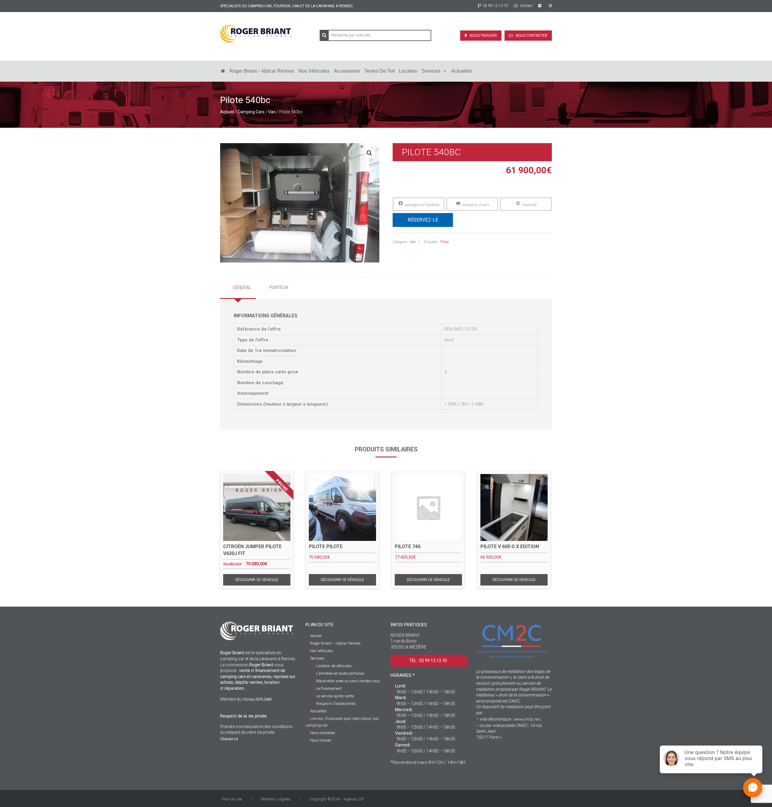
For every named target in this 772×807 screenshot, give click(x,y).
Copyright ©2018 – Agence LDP (337, 799)
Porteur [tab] (278, 287)
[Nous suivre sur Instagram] (550, 6)
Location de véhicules (334, 666)
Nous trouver (483, 35)
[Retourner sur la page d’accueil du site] (223, 71)
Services (431, 71)
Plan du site (232, 799)
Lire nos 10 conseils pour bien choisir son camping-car (342, 721)
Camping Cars (251, 111)
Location (408, 71)
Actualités (461, 71)
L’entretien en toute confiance (340, 673)
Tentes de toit (379, 71)
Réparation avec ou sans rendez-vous (348, 681)
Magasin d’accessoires (336, 703)
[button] (369, 153)
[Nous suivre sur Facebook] (540, 6)
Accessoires (347, 71)
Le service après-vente (335, 696)
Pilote (444, 242)
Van (272, 111)
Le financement (329, 688)
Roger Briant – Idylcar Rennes (261, 71)
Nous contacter (531, 35)
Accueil (227, 111)
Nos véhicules (314, 71)
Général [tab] (242, 287)
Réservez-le (423, 220)
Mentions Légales (276, 799)
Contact (525, 6)
